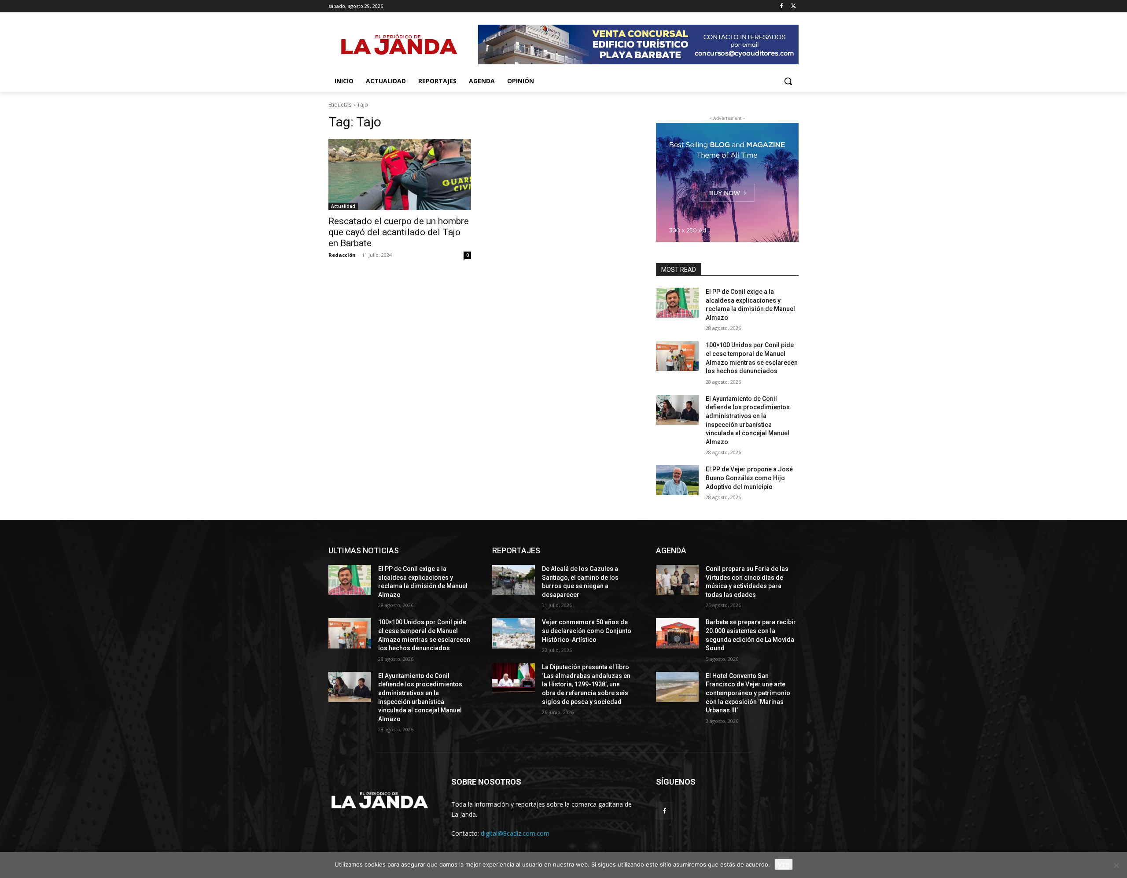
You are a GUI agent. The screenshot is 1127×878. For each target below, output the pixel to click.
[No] (1116, 865)
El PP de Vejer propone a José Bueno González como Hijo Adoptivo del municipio (749, 478)
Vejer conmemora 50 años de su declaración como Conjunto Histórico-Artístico (586, 631)
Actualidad (343, 206)
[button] (788, 81)
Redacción (342, 255)
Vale (783, 864)
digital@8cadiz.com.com (515, 833)
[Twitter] (793, 6)
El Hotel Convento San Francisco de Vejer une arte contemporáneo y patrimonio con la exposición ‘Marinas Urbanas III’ (748, 693)
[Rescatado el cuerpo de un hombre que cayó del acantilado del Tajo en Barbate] (399, 174)
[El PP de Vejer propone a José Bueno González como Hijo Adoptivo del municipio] (677, 480)
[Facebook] (781, 6)
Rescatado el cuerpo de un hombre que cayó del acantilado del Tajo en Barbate (398, 232)
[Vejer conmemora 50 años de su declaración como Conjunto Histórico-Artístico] (513, 633)
